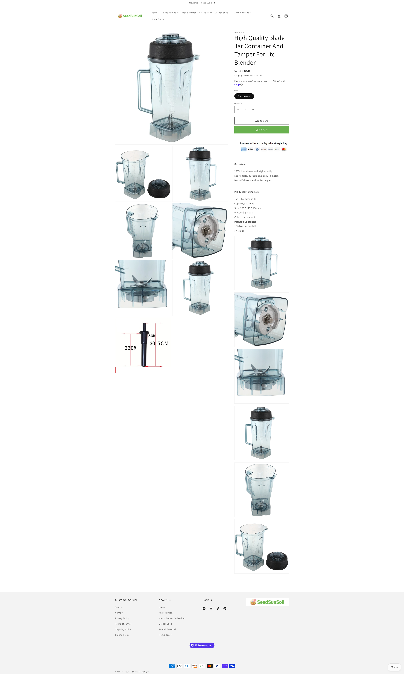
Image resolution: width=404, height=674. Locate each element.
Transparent (244, 96)
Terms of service (123, 623)
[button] (169, 12)
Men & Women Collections (172, 618)
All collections (166, 612)
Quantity (238, 103)
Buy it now (262, 129)
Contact (119, 612)
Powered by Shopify (141, 672)
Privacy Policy (122, 618)
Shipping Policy (123, 629)
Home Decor (165, 634)
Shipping (238, 75)
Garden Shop (165, 623)
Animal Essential (167, 629)
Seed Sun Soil (127, 672)
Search (118, 607)
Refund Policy (122, 634)
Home (162, 607)
